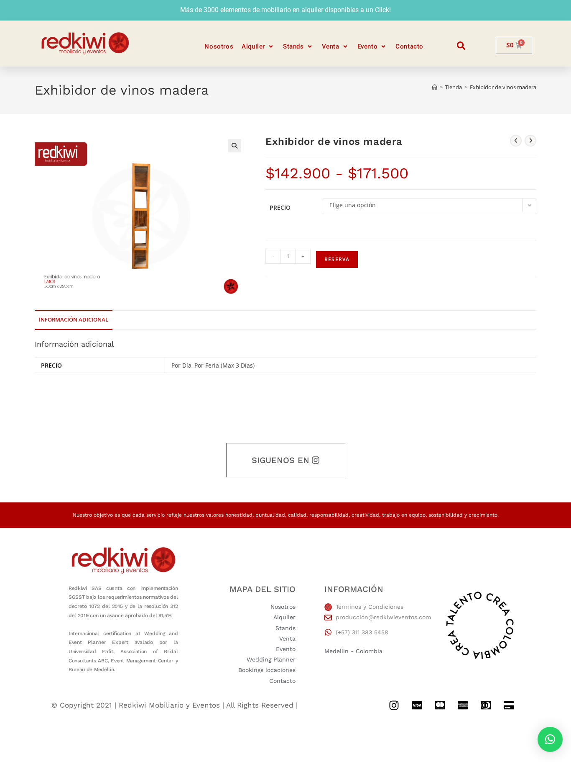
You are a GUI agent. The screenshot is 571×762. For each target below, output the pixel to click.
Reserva (336, 259)
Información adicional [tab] (73, 319)
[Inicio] (434, 87)
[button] (258, 46)
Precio (280, 207)
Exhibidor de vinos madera (503, 87)
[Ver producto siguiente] (530, 141)
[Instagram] (393, 705)
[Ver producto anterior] (516, 141)
